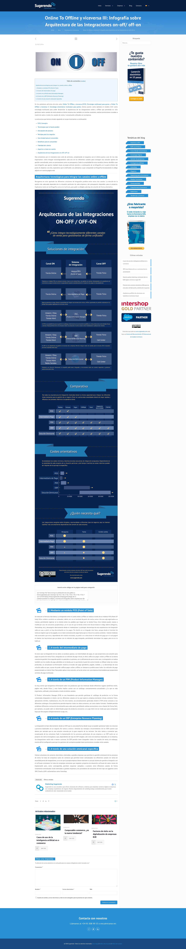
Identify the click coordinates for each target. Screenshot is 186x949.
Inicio (52, 30)
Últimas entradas (48, 779)
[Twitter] (115, 784)
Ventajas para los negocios (46, 134)
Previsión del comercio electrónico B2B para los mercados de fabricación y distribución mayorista (136, 286)
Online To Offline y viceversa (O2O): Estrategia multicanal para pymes (86, 104)
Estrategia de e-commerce (72, 30)
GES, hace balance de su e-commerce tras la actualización (135, 270)
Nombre (37, 889)
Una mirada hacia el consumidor (48, 138)
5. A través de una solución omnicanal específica (49, 99)
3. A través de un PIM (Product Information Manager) (49, 93)
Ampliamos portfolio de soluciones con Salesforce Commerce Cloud (134, 294)
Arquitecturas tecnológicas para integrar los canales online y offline (54, 85)
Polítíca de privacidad (105, 944)
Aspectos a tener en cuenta (47, 149)
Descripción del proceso (45, 131)
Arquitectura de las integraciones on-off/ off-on (53, 153)
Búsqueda (136, 38)
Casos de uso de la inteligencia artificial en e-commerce (48, 840)
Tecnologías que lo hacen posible (48, 127)
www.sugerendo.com (141, 331)
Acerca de (38, 779)
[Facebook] (113, 784)
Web (91, 889)
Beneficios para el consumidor (47, 142)
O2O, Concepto (43, 123)
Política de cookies (117, 944)
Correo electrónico (68, 889)
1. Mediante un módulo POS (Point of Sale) (47, 88)
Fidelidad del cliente (44, 145)
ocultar (83, 81)
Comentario (39, 867)
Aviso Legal (95, 944)
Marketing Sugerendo (53, 784)
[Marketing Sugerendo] (40, 791)
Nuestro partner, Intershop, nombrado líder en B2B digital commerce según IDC (135, 278)
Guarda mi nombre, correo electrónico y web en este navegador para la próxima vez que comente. (65, 898)
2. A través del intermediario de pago (45, 90)
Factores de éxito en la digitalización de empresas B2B (104, 834)
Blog (59, 30)
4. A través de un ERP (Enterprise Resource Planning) (49, 96)
